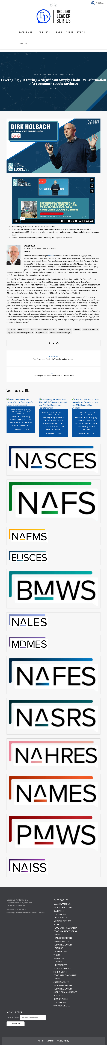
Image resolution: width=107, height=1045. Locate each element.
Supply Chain (41, 332)
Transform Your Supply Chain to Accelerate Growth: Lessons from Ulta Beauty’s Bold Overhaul (86, 423)
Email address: (13, 1017)
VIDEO (36, 74)
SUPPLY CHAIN (46, 74)
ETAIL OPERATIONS (63, 938)
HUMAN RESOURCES (63, 945)
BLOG (56, 924)
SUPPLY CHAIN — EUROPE (62, 74)
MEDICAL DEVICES (62, 921)
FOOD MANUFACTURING (65, 931)
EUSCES (11, 329)
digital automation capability (20, 332)
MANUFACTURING (62, 904)
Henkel (51, 255)
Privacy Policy (63, 1041)
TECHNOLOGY (60, 951)
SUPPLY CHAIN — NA (50, 412)
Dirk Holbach (65, 329)
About (69, 32)
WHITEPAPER (60, 914)
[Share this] (50, 343)
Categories (25, 32)
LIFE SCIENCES (60, 917)
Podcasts (44, 32)
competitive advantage (60, 332)
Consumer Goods (90, 329)
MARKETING (59, 958)
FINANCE (58, 934)
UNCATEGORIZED (62, 1005)
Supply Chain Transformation (43, 329)
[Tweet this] (53, 343)
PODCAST (58, 995)
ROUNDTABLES (61, 999)
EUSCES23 (23, 329)
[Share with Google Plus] (57, 343)
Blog (59, 32)
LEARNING (58, 948)
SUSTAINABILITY (61, 941)
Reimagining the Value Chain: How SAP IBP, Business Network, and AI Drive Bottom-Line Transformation (53, 423)
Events (81, 32)
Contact (24, 44)
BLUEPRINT (59, 911)
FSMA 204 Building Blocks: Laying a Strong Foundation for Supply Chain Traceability (21, 421)
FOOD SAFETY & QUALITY (20, 410)
